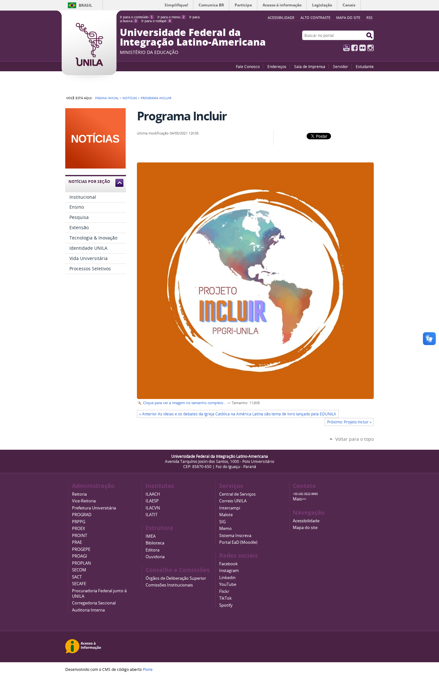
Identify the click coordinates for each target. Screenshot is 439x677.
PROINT (79, 535)
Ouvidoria (155, 557)
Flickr (362, 48)
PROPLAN (81, 563)
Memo (225, 528)
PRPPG (78, 522)
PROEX (78, 528)
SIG (222, 522)
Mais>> (299, 499)
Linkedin (227, 577)
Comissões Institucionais (169, 585)
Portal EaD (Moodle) (238, 542)
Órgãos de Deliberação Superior (176, 578)
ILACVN (153, 508)
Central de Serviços (237, 494)
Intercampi (229, 508)
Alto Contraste (315, 17)
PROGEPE (81, 549)
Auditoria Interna (88, 610)
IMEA (151, 536)
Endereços (276, 66)
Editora (152, 550)
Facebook (354, 48)
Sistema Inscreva (235, 535)
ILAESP (152, 501)
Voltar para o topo (354, 439)
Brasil (85, 5)
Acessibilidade (306, 521)
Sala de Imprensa (309, 66)
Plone (148, 669)
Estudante (365, 66)
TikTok (225, 598)
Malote (226, 514)
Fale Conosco (248, 66)
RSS (369, 17)
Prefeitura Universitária (94, 508)
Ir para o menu (170, 17)
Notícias (129, 98)
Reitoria (79, 494)
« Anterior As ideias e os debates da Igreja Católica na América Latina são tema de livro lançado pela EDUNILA (237, 414)
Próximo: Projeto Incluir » (349, 422)
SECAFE (79, 583)
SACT (77, 577)
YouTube (346, 48)
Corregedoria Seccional (94, 603)
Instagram (370, 48)
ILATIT (151, 514)
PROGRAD (81, 514)
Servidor (340, 66)
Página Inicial (107, 98)
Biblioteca (155, 543)
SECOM (79, 570)
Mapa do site (348, 17)
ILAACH (153, 494)
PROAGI (79, 556)
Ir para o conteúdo (136, 17)
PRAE (77, 542)
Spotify (226, 605)
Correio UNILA (232, 501)
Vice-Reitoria (84, 501)
